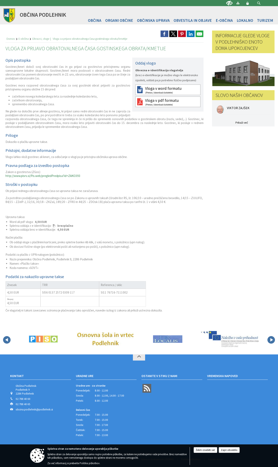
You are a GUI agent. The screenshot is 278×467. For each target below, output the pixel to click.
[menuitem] (94, 20)
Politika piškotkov (90, 463)
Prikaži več (241, 122)
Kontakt (17, 376)
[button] (258, 3)
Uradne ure (84, 376)
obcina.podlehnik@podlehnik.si (34, 409)
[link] (164, 34)
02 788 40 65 (23, 404)
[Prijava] (247, 3)
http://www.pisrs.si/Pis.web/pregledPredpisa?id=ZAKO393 (42, 176)
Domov (11, 39)
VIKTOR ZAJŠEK (238, 108)
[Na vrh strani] (139, 357)
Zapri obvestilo (229, 450)
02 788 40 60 (23, 399)
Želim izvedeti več (205, 450)
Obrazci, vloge (40, 39)
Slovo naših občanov (239, 95)
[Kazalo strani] (237, 2)
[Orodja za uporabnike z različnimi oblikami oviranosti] (229, 3)
